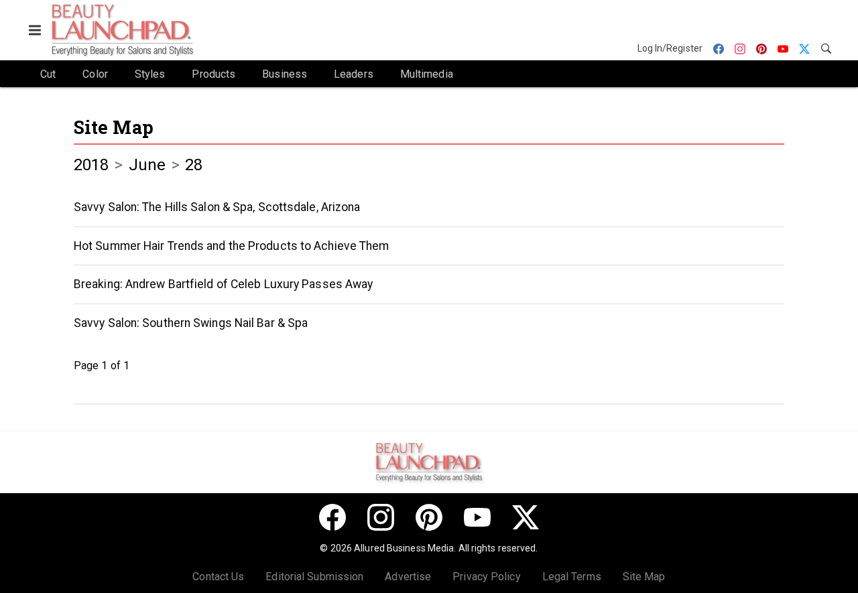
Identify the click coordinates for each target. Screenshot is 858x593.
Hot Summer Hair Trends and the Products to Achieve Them (231, 246)
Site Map (114, 127)
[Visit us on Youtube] (477, 517)
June (147, 164)
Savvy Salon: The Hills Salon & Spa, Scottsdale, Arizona (217, 207)
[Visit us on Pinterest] (429, 517)
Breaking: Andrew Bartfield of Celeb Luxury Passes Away (223, 284)
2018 (91, 164)
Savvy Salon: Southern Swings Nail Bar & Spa (191, 323)
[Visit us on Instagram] (380, 517)
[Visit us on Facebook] (332, 517)
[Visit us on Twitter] (525, 517)
